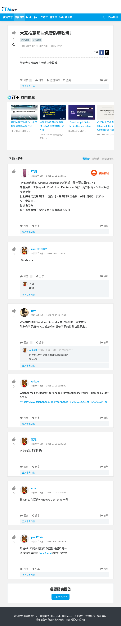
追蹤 (68, 80)
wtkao (35, 381)
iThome (68, 615)
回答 (27, 80)
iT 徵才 (44, 17)
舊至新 (86, 158)
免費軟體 (37, 40)
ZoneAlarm (45, 553)
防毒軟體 (25, 40)
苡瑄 (33, 439)
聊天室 (53, 17)
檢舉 (106, 80)
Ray (33, 310)
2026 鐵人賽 (65, 17)
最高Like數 (108, 158)
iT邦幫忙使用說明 (75, 619)
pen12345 (37, 537)
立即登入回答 (60, 596)
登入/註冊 (112, 17)
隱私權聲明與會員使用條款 (50, 619)
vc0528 (33, 349)
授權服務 (90, 615)
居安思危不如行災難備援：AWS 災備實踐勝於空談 (52, 126)
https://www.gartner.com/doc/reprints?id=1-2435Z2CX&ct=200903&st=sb (64, 401)
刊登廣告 (79, 615)
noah (34, 488)
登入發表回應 (28, 231)
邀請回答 (55, 80)
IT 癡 (34, 171)
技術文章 (8, 17)
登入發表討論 (28, 86)
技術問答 (19, 17)
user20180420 (39, 249)
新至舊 (95, 158)
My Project (32, 17)
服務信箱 (101, 615)
